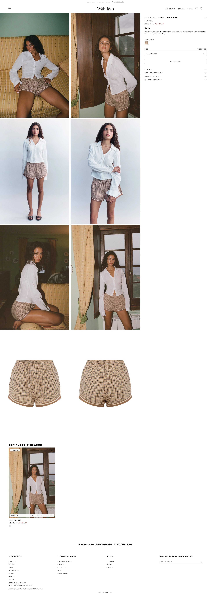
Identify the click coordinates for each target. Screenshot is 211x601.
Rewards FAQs (63, 573)
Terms (11, 567)
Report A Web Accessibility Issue (21, 585)
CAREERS (12, 579)
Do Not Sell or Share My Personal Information (26, 589)
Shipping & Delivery (65, 561)
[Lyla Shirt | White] (31, 483)
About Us (12, 561)
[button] (170, 8)
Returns (61, 564)
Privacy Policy (14, 570)
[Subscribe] (201, 562)
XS (38, 515)
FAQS (59, 570)
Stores (11, 573)
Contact (12, 564)
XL (51, 515)
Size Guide (61, 567)
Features (148, 69)
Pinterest (110, 567)
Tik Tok (109, 564)
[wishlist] (196, 8)
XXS (33, 515)
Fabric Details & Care (153, 76)
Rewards (12, 576)
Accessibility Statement (17, 582)
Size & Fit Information (153, 73)
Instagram (110, 561)
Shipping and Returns (153, 80)
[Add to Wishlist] (205, 18)
